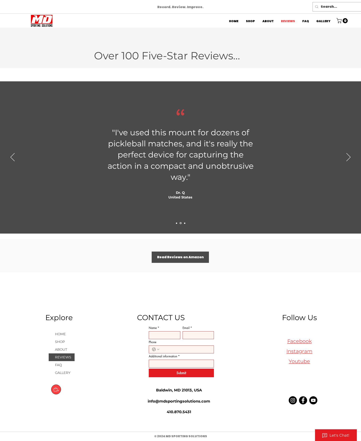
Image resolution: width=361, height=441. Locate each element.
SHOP (60, 342)
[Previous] (12, 157)
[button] (343, 20)
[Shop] (56, 389)
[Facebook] (303, 400)
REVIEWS (63, 357)
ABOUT (61, 350)
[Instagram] (293, 400)
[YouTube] (313, 400)
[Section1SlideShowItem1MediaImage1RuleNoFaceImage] (176, 223)
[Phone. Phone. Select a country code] (155, 349)
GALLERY (62, 373)
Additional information (164, 356)
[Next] (348, 157)
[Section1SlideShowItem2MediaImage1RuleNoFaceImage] (181, 223)
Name (154, 328)
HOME (60, 334)
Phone (152, 342)
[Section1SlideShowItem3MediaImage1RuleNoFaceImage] (184, 223)
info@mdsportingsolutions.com (179, 401)
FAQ (58, 365)
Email (187, 328)
